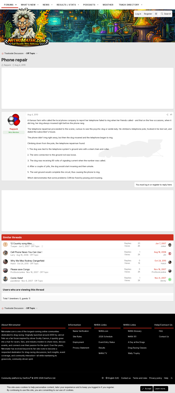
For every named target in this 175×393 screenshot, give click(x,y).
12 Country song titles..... (22, 243)
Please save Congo (20, 269)
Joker (163, 246)
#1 (171, 114)
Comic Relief (17, 278)
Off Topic (35, 246)
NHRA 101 (132, 336)
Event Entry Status (107, 342)
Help (166, 378)
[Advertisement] (85, 88)
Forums (9, 4)
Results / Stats (66, 4)
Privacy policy (155, 378)
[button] (16, 4)
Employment (78, 342)
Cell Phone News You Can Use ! (26, 252)
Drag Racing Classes (137, 348)
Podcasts (89, 4)
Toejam (14, 246)
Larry (13, 255)
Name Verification (81, 331)
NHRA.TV (103, 353)
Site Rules (77, 336)
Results (102, 348)
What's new (28, 4)
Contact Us (164, 336)
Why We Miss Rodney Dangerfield (27, 260)
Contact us (126, 378)
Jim (164, 255)
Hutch (13, 263)
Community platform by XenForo (28, 378)
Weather (108, 4)
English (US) (113, 378)
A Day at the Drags (136, 342)
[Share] (167, 114)
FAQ (161, 331)
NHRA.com (103, 331)
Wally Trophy (134, 353)
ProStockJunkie (18, 272)
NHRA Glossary (135, 331)
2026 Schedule (106, 336)
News (46, 4)
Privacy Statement (81, 348)
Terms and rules (140, 378)
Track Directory (129, 4)
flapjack (7, 65)
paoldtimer (15, 281)
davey (163, 280)
